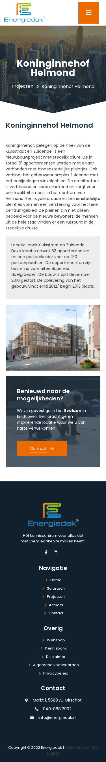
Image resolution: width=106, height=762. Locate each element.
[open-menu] (88, 13)
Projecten (22, 86)
